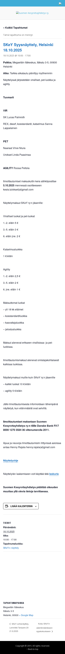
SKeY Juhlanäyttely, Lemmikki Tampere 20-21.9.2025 (19, 627)
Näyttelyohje (10, 460)
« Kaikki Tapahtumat (15, 27)
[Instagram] (47, 3)
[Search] (6, 3)
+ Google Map (26, 615)
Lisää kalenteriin (21, 506)
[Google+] (41, 3)
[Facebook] (35, 3)
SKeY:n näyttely (11, 547)
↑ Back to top (32, 649)
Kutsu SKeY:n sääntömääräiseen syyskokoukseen (44, 627)
